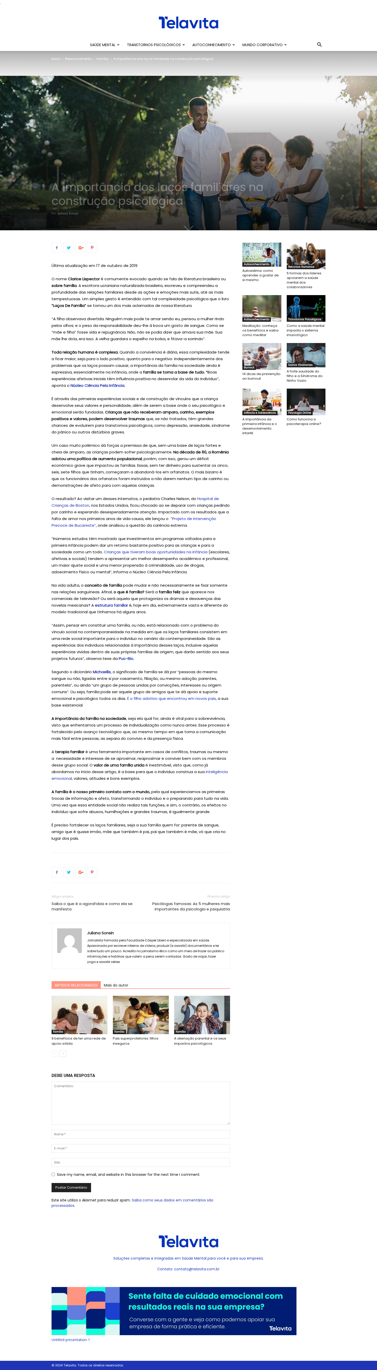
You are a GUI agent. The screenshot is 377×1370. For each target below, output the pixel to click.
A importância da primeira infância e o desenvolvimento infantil (259, 426)
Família (102, 59)
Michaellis (102, 671)
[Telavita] (188, 22)
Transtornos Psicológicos (154, 44)
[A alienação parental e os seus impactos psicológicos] (202, 1015)
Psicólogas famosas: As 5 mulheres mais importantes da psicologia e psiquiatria (191, 906)
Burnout (249, 367)
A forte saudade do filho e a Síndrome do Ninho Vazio (305, 376)
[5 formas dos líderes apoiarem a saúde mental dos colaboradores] (306, 256)
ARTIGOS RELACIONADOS (76, 985)
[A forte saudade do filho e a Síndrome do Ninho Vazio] (306, 355)
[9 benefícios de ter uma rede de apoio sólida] (79, 1015)
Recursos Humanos (301, 267)
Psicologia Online (299, 413)
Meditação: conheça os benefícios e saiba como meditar (260, 330)
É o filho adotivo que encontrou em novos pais (171, 698)
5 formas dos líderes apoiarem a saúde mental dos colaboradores (304, 280)
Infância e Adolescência (260, 413)
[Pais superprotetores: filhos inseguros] (141, 1015)
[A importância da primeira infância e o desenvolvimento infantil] (261, 402)
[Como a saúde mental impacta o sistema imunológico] (306, 308)
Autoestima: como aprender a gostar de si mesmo (260, 275)
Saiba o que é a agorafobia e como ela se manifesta (92, 906)
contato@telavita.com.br (197, 1269)
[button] (319, 45)
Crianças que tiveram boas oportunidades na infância (155, 552)
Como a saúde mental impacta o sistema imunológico (305, 330)
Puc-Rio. (126, 658)
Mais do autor (116, 985)
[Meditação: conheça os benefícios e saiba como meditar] (261, 308)
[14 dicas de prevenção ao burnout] (261, 356)
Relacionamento (78, 59)
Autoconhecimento (211, 44)
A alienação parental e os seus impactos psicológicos (200, 1041)
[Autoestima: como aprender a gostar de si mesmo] (261, 255)
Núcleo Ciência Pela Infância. (98, 385)
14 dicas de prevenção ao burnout (261, 376)
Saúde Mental (102, 44)
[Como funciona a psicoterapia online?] (306, 402)
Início (56, 59)
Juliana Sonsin (67, 213)
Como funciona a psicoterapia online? (304, 421)
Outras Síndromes (300, 365)
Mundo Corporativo (262, 44)
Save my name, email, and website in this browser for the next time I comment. (128, 1174)
